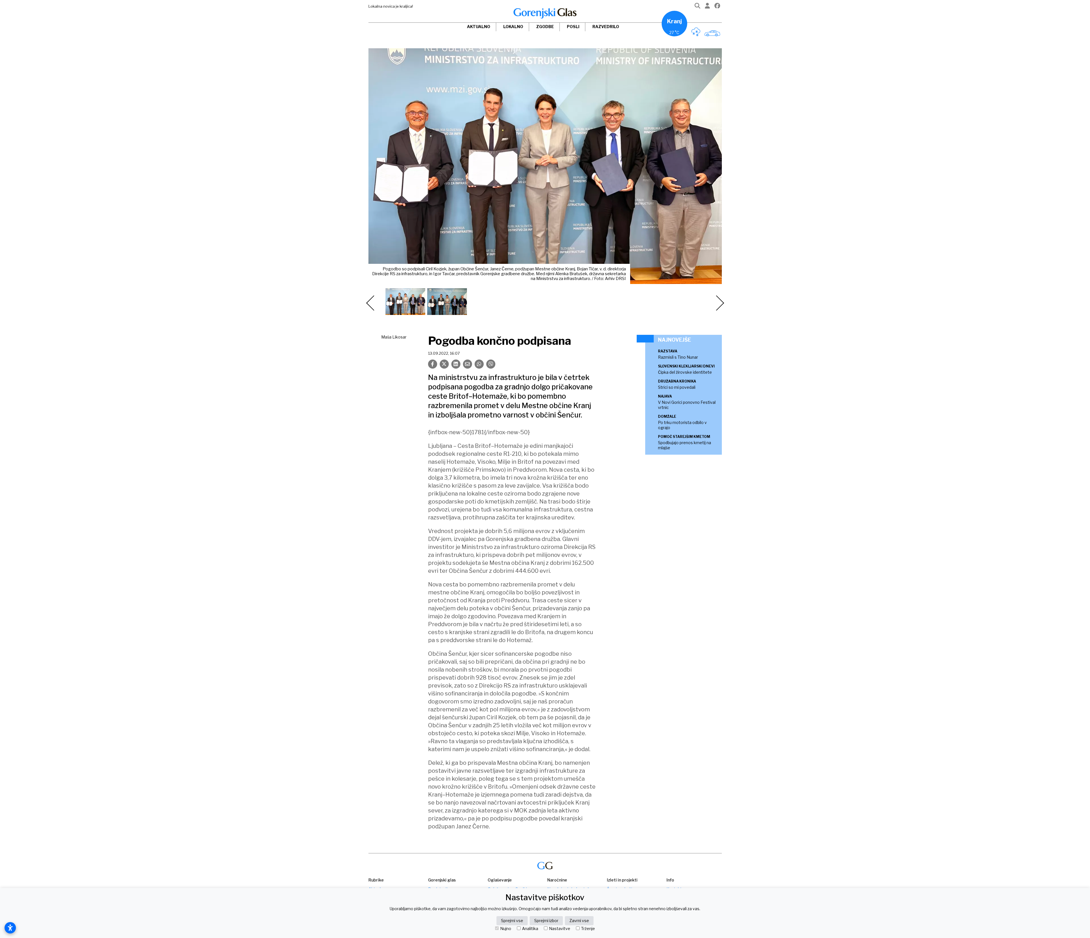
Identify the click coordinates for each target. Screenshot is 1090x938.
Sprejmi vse (512, 920)
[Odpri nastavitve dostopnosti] (10, 927)
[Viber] (490, 364)
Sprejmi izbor (546, 920)
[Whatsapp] (479, 364)
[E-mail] (467, 364)
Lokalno (513, 26)
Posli (573, 26)
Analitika (530, 928)
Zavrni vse (579, 920)
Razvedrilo (605, 26)
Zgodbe (545, 26)
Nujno (505, 928)
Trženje (588, 928)
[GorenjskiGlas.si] (545, 13)
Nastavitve (559, 928)
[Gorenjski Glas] (545, 866)
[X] (444, 364)
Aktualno (478, 26)
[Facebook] (717, 7)
